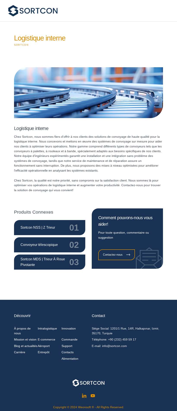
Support (67, 346)
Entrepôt (43, 352)
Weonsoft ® (86, 407)
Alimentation (70, 358)
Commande (69, 339)
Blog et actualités (25, 346)
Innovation (69, 328)
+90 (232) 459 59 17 (122, 339)
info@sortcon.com (114, 346)
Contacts (68, 352)
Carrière (19, 352)
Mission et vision (25, 339)
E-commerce (46, 339)
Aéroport (44, 346)
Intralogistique (47, 328)
